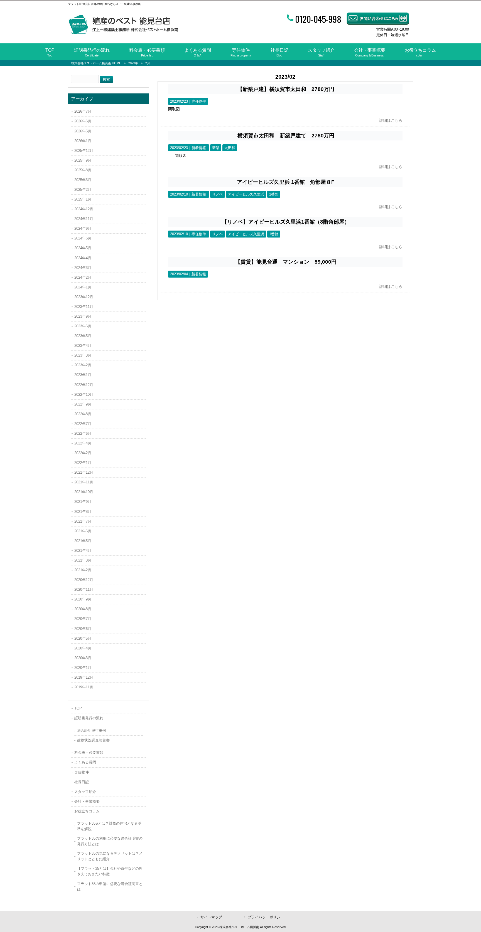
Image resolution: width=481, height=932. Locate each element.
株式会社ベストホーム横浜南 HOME (96, 63)
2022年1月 (82, 463)
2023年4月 (82, 345)
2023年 (133, 63)
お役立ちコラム (87, 811)
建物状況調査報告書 (93, 740)
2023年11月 (83, 307)
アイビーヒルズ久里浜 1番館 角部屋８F (286, 182)
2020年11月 (83, 589)
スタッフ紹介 (85, 792)
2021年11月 (83, 482)
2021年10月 (83, 492)
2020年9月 (82, 599)
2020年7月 (82, 619)
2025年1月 (82, 199)
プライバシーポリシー (266, 917)
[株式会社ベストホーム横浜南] (123, 33)
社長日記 (81, 782)
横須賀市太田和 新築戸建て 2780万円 (285, 136)
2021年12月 (83, 472)
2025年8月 (82, 170)
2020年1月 (82, 668)
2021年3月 (82, 560)
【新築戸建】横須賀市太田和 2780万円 (285, 89)
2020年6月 (82, 629)
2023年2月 (82, 365)
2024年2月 (82, 277)
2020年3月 (82, 658)
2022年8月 (82, 414)
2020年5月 (82, 638)
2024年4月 (82, 258)
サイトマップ (211, 917)
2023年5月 (82, 336)
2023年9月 (82, 316)
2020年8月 (82, 609)
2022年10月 (83, 394)
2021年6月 (82, 531)
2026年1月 (82, 141)
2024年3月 (82, 268)
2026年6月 (82, 121)
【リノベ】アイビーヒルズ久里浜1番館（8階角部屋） (286, 222)
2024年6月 (82, 238)
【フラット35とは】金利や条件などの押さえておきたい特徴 (110, 871)
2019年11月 (83, 687)
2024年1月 (82, 287)
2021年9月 (82, 502)
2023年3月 (82, 355)
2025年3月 (82, 180)
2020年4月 (82, 648)
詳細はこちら (391, 120)
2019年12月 (83, 677)
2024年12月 (83, 209)
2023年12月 (83, 297)
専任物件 (199, 101)
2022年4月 (82, 443)
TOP (78, 708)
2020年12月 (83, 580)
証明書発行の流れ (88, 718)
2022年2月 (82, 453)
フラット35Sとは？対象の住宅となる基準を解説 (109, 826)
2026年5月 (82, 131)
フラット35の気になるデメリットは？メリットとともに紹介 (110, 856)
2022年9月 (82, 404)
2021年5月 (82, 541)
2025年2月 (82, 189)
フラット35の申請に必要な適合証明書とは (110, 886)
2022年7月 (82, 424)
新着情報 (199, 148)
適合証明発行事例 (91, 730)
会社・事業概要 (87, 801)
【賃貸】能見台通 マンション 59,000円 (286, 262)
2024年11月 (83, 219)
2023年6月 (82, 326)
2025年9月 (82, 160)
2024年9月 (82, 228)
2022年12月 (83, 385)
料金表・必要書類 (88, 752)
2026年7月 (82, 111)
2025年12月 (83, 151)
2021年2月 (82, 570)
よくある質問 (85, 762)
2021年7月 (82, 521)
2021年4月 (82, 550)
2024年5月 (82, 248)
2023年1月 (82, 375)
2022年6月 (82, 433)
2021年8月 (82, 512)
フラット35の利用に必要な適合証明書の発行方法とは (110, 841)
